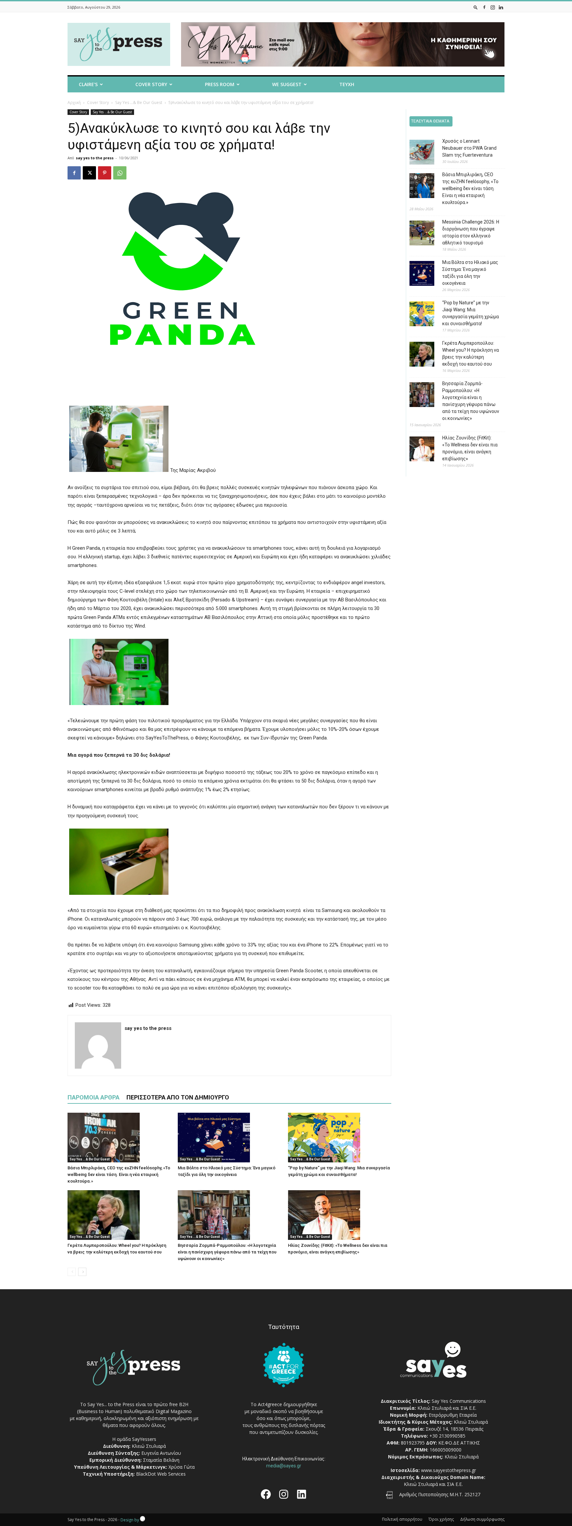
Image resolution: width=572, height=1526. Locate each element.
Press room (219, 84)
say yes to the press (95, 157)
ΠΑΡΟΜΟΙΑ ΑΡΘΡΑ (93, 1097)
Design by (130, 1520)
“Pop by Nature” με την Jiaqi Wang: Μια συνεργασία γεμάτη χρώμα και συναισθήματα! (470, 313)
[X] (89, 172)
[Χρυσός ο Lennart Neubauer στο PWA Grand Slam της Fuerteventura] (416, 153)
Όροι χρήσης (441, 1519)
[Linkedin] (500, 7)
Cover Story (151, 84)
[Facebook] (484, 7)
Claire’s (88, 84)
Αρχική (74, 102)
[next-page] (82, 1272)
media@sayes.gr (283, 1465)
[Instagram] (492, 7)
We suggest (287, 84)
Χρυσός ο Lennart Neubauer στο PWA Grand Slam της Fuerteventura (469, 148)
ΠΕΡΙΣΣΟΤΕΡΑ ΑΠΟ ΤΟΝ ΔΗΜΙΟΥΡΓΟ (177, 1097)
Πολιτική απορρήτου (402, 1519)
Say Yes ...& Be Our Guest (138, 102)
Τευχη (346, 84)
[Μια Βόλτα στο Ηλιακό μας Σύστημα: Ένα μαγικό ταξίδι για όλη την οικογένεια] (229, 1137)
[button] (476, 7)
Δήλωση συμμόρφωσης (482, 1519)
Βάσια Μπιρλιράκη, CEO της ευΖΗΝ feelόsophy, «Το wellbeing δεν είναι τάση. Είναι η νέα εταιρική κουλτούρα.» (119, 1174)
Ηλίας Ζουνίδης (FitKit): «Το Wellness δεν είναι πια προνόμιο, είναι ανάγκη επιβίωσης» (470, 448)
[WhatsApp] (119, 172)
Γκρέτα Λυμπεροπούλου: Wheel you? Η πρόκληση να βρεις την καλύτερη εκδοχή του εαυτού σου (470, 353)
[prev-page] (72, 1272)
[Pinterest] (104, 172)
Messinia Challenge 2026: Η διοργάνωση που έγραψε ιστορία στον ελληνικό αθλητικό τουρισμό (470, 232)
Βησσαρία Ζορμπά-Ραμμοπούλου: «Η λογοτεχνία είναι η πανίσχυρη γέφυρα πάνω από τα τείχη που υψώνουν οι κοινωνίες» (227, 1252)
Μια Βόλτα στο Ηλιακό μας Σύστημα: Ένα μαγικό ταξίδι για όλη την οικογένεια (470, 273)
